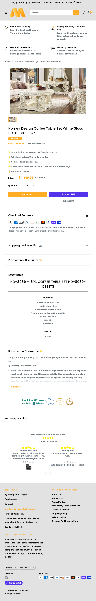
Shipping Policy (59, 513)
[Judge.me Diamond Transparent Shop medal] (50, 401)
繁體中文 (9, 567)
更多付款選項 (68, 200)
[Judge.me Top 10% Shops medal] (69, 401)
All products (17, 61)
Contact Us (57, 498)
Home (7, 61)
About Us (56, 494)
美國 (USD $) (25, 567)
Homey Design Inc (16, 143)
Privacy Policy (59, 517)
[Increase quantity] (33, 185)
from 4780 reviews (48, 441)
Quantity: (12, 185)
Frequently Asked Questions (66, 505)
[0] (89, 12)
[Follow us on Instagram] (6, 577)
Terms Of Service (60, 509)
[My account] (84, 12)
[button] (46, 473)
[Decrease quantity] (21, 185)
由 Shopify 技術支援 (12, 593)
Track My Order (59, 502)
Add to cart (27, 194)
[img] (48, 438)
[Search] (76, 12)
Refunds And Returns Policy (65, 521)
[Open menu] (6, 13)
